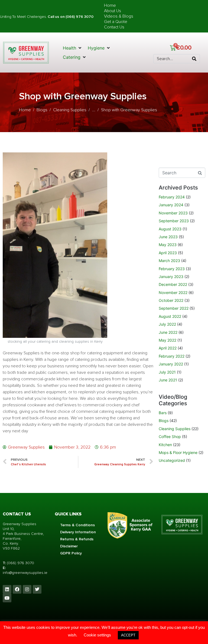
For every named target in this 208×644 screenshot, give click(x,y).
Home (110, 5)
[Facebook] (17, 589)
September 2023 (174, 220)
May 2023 (168, 244)
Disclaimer (69, 546)
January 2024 (171, 204)
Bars (163, 412)
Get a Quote (115, 21)
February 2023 (172, 268)
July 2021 (167, 372)
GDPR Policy (71, 553)
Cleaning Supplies (174, 428)
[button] (72, 48)
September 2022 (173, 308)
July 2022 (167, 324)
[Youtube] (7, 598)
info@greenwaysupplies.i (24, 572)
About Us (112, 11)
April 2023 (168, 252)
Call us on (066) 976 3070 (70, 16)
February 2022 (171, 356)
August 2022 (170, 316)
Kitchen (165, 444)
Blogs (163, 420)
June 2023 (168, 236)
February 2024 (172, 197)
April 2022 (168, 348)
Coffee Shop (170, 436)
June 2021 (168, 380)
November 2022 (173, 292)
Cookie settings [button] (97, 635)
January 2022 (171, 364)
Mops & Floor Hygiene (178, 452)
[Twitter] (37, 589)
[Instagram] (27, 589)
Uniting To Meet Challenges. (24, 16)
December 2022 (173, 284)
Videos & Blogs (118, 16)
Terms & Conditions (77, 525)
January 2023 (171, 276)
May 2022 (167, 340)
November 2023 (173, 213)
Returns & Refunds (76, 539)
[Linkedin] (7, 589)
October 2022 (171, 300)
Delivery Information (78, 532)
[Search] (194, 58)
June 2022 (168, 332)
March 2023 (169, 260)
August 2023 (170, 229)
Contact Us (114, 27)
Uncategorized (172, 460)
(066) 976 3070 (20, 563)
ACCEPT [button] (128, 635)
